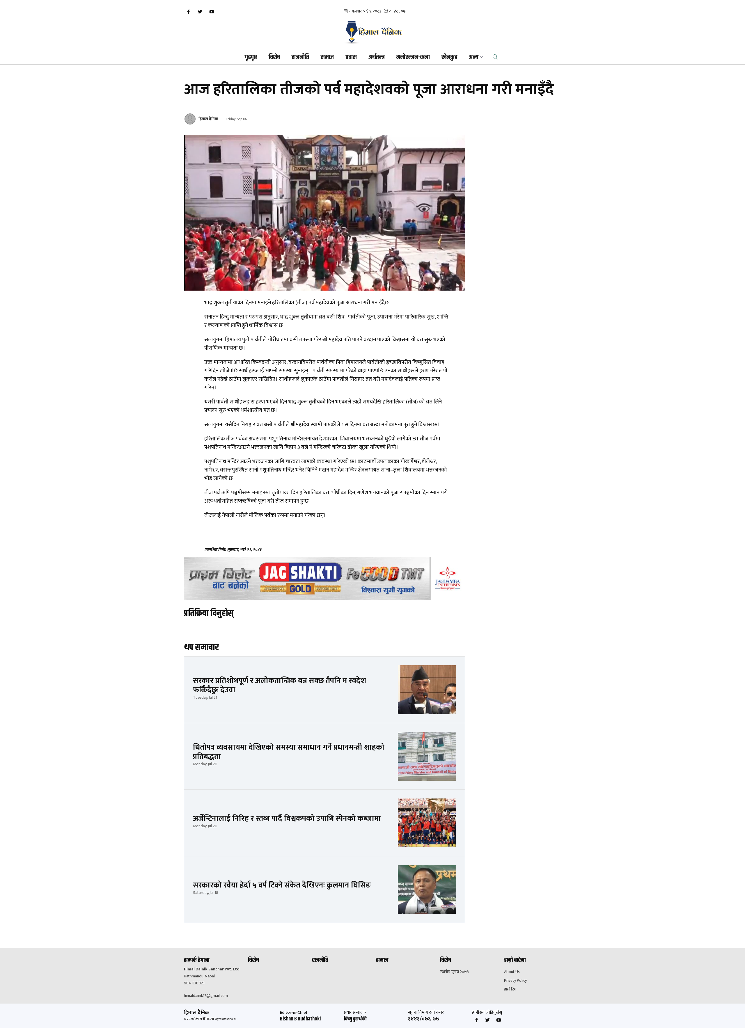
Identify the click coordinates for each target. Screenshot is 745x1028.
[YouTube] (211, 12)
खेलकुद (449, 57)
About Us (512, 971)
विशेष (274, 57)
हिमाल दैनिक (208, 119)
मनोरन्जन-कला (413, 57)
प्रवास (351, 57)
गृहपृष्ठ (251, 57)
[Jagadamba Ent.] (324, 578)
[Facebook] (188, 12)
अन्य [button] (473, 57)
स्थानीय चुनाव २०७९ (454, 971)
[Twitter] (200, 12)
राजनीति (300, 57)
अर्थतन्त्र (376, 57)
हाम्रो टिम (510, 989)
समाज (327, 57)
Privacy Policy (515, 980)
